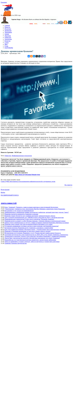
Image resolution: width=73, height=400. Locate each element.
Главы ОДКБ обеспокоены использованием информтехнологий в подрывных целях (28, 181)
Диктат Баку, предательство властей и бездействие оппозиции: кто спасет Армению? (32, 238)
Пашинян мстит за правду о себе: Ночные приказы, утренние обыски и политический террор (35, 221)
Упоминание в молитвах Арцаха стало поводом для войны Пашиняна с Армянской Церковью (35, 236)
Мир (6, 44)
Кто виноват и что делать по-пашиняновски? (19, 210)
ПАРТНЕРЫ (9, 48)
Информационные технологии (22, 155)
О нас (6, 46)
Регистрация (5, 189)
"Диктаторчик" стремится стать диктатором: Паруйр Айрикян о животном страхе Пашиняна (35, 209)
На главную (68, 185)
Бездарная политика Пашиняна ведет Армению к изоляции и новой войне (29, 228)
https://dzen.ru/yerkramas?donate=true (27, 174)
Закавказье (8, 30)
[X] (37, 56)
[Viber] (42, 56)
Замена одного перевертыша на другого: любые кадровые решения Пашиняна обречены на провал (36, 222)
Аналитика (8, 39)
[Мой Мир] (34, 56)
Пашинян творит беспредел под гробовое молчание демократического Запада (30, 216)
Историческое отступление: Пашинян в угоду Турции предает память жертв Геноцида (33, 233)
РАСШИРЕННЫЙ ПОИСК (10, 195)
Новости (7, 27)
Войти (3, 192)
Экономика (8, 32)
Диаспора (8, 36)
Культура (7, 41)
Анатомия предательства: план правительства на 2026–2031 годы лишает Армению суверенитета (36, 235)
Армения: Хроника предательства (16, 243)
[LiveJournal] (39, 56)
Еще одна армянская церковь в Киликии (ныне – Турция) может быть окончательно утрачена (35, 229)
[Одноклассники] (31, 56)
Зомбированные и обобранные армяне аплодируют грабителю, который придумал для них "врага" (37, 212)
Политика (8, 29)
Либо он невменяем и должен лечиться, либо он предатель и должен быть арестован (32, 241)
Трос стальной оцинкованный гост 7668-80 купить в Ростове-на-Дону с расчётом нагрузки (34, 217)
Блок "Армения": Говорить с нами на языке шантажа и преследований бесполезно (31, 207)
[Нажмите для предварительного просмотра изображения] (36, 119)
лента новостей (9, 203)
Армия (7, 34)
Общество (8, 37)
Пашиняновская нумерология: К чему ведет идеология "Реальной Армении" (29, 219)
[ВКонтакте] (29, 56)
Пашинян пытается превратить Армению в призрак (21, 214)
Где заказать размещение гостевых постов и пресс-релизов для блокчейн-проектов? (31, 226)
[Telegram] (45, 56)
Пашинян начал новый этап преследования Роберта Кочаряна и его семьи (28, 224)
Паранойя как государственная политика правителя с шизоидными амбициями (30, 240)
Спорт (7, 42)
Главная (7, 25)
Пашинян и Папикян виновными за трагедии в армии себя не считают (28, 231)
